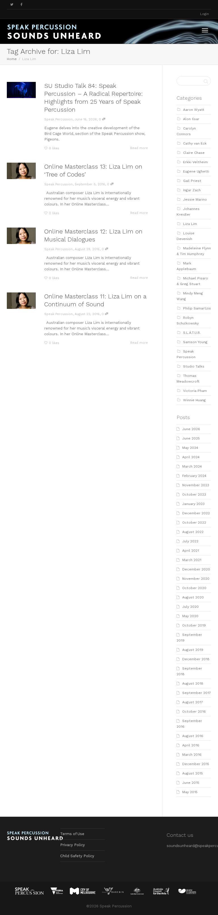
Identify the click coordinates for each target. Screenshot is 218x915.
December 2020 (196, 569)
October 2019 (194, 625)
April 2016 (190, 745)
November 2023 (195, 485)
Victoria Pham (195, 391)
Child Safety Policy (77, 856)
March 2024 (192, 466)
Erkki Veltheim (195, 162)
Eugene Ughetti (196, 171)
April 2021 (190, 551)
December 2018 (195, 659)
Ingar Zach (192, 190)
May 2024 (190, 448)
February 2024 (194, 476)
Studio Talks (193, 366)
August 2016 (192, 736)
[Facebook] (21, 4)
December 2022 (196, 513)
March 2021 (191, 560)
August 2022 (193, 532)
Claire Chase (194, 153)
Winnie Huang (194, 400)
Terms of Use (72, 834)
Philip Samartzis (197, 308)
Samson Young (195, 342)
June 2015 (190, 783)
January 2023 (193, 504)
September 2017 (196, 693)
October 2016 (194, 712)
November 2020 (195, 579)
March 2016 (192, 755)
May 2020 (190, 616)
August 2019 (192, 650)
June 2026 (191, 429)
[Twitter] (11, 4)
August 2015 (192, 773)
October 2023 (194, 494)
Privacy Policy (72, 845)
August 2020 (193, 597)
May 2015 (190, 792)
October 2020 (194, 588)
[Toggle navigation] (205, 30)
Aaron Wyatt (193, 110)
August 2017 (192, 702)
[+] (21, 90)
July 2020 (190, 607)
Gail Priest (192, 181)
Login (204, 14)
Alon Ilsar (191, 119)
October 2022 (194, 523)
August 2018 (192, 683)
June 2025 (191, 438)
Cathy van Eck (195, 143)
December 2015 (195, 764)
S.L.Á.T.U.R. (192, 333)
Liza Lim (190, 224)
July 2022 (190, 541)
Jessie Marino (195, 199)
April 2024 (191, 457)
